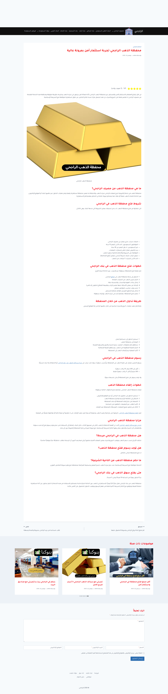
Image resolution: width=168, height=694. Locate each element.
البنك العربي (55, 31)
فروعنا (96, 673)
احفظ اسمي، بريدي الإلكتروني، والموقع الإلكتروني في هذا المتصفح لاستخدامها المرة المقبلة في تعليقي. (111, 653)
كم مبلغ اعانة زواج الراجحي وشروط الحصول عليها (127, 528)
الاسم (141, 647)
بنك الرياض (90, 31)
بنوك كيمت (73, 673)
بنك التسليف (73, 31)
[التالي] (17, 571)
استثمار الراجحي (137, 46)
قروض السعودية (30, 31)
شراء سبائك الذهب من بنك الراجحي (70, 363)
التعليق (141, 621)
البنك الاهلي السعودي (103, 31)
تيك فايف (89, 673)
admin (135, 55)
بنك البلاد (82, 31)
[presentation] (131, 562)
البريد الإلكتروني (96, 647)
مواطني (88, 677)
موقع (113, 277)
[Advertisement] (109, 13)
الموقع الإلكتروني (55, 647)
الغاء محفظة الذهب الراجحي (128, 413)
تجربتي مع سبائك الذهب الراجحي (130, 425)
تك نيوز (81, 673)
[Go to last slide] (150, 571)
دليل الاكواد (80, 677)
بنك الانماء (63, 31)
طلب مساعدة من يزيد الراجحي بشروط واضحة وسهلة (42, 528)
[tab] (87, 596)
